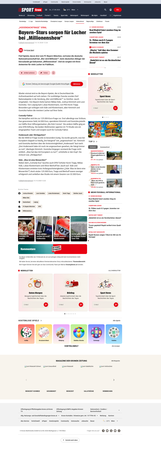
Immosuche (87, 2)
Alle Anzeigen (116, 346)
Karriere (111, 416)
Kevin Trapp (66, 193)
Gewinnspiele (65, 2)
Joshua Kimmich (28, 193)
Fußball (39, 15)
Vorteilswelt (36, 2)
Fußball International (26, 43)
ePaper (45, 2)
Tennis (56, 15)
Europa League (69, 21)
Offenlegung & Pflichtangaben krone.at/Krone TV (37, 410)
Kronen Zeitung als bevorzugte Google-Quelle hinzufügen (53, 84)
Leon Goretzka (40, 193)
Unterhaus (99, 21)
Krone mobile (77, 2)
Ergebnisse (117, 15)
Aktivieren (76, 84)
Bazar (105, 2)
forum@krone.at (71, 264)
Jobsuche (97, 2)
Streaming (31, 15)
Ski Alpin (95, 15)
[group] (26, 228)
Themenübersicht (79, 261)
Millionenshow (27, 211)
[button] (110, 15)
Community (54, 2)
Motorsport (74, 15)
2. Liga (31, 21)
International (80, 21)
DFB (39, 206)
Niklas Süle (26, 198)
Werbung (103, 416)
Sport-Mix (64, 15)
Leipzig (36, 202)
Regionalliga (90, 21)
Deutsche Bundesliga (41, 21)
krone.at (22, 15)
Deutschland (26, 202)
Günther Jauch (77, 193)
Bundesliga (22, 21)
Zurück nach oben (70, 440)
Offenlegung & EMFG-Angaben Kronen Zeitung (69, 410)
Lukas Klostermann (53, 193)
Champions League (56, 21)
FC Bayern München (29, 206)
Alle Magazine (115, 361)
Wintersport (85, 15)
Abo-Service (25, 421)
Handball (103, 15)
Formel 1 (48, 15)
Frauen (107, 21)
